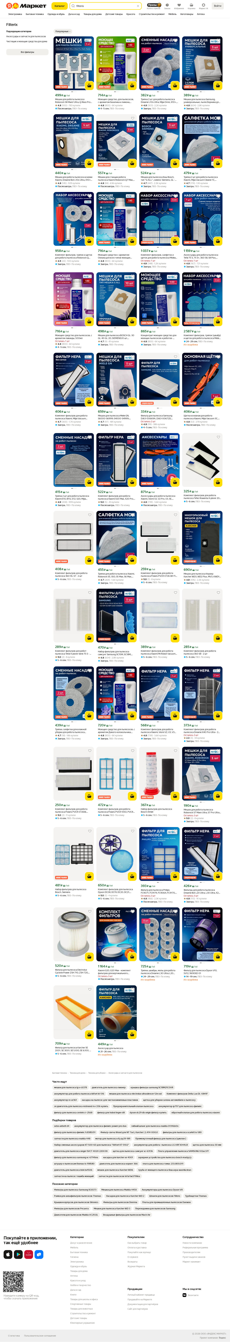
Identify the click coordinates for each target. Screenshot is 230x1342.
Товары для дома (78, 1271)
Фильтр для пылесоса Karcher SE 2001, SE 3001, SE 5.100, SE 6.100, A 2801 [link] (73, 1049)
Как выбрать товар (137, 1243)
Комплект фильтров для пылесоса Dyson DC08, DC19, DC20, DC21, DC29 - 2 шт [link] (115, 891)
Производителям (191, 1252)
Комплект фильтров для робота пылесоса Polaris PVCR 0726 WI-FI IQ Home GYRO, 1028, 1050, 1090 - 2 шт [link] (159, 574)
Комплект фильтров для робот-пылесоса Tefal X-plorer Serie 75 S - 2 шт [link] (73, 652)
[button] (63, 31)
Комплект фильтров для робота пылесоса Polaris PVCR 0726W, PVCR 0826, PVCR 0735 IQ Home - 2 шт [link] (73, 810)
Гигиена (74, 1257)
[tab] (15, 14)
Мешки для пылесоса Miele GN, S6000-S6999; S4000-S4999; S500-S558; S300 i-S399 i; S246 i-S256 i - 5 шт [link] (115, 417)
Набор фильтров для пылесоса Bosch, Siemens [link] (70, 890)
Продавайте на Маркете (140, 1299)
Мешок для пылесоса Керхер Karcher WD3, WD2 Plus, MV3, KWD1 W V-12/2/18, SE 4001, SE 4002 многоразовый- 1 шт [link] (201, 575)
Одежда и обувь (78, 1266)
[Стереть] (138, 6)
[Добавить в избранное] (90, 40)
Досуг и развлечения (81, 1243)
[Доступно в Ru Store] (39, 1258)
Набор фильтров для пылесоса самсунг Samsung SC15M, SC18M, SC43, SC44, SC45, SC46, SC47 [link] (114, 653)
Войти (217, 5)
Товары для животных (81, 1308)
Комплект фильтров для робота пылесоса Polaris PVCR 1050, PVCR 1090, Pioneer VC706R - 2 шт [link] (115, 810)
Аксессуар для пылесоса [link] (110, 1048)
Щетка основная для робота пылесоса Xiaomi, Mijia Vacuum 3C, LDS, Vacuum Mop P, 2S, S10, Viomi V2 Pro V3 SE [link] (202, 417)
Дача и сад (75, 1290)
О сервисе (133, 1257)
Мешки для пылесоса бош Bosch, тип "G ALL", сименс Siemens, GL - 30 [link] (158, 178)
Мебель (74, 1247)
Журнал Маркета (136, 1266)
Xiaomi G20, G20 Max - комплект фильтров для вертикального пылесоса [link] (114, 972)
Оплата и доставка (137, 1247)
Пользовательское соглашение (40, 1335)
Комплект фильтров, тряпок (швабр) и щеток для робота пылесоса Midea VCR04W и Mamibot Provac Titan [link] (202, 337)
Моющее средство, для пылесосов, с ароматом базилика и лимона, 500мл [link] (116, 101)
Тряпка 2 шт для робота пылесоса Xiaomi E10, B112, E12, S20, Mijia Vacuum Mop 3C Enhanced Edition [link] (72, 497)
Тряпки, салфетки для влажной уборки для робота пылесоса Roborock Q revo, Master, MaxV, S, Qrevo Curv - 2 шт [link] (71, 731)
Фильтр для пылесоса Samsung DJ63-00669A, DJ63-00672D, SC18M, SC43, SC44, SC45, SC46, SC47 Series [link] (157, 417)
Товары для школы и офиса (84, 1299)
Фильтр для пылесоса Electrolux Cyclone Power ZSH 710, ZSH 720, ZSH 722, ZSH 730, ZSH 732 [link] (71, 971)
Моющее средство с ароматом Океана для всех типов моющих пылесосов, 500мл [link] (114, 256)
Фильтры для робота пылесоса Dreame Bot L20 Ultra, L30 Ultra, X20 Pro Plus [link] (202, 891)
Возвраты (133, 1261)
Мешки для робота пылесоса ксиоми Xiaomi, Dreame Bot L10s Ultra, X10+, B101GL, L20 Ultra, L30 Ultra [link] (73, 178)
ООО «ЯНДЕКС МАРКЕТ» (213, 1333)
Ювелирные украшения (82, 1323)
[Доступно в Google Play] (18, 1258)
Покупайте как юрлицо (139, 1252)
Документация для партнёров (143, 1304)
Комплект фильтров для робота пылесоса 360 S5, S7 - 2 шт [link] (71, 574)
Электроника (77, 1261)
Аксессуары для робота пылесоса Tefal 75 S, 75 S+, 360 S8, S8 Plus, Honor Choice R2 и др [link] (201, 256)
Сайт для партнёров (138, 1309)
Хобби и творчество (80, 1285)
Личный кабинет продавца (141, 1295)
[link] (70, 1087)
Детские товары (78, 1318)
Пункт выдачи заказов (194, 1257)
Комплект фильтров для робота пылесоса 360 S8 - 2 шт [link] (200, 652)
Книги (73, 1294)
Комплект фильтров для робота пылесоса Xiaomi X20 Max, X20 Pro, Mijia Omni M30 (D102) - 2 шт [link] (116, 497)
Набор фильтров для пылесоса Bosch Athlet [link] (156, 810)
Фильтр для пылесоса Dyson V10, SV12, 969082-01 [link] (200, 972)
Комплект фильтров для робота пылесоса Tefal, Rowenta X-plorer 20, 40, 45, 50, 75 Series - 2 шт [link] (202, 497)
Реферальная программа (195, 1247)
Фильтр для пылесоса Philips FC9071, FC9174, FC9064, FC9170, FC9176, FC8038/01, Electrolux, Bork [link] (158, 891)
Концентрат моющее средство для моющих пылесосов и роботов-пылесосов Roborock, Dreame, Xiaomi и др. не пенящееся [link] (159, 337)
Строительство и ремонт (83, 1313)
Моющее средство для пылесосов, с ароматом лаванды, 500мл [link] (73, 336)
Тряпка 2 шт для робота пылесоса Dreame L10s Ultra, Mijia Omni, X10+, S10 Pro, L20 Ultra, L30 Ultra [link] (158, 101)
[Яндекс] (222, 1338)
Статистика (14, 1335)
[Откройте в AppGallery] (28, 1258)
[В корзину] (89, 85)
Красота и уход (78, 1280)
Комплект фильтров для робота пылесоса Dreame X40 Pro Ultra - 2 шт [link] (201, 731)
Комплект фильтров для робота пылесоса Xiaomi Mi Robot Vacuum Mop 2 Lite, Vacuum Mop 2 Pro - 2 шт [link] (159, 652)
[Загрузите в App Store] (8, 1258)
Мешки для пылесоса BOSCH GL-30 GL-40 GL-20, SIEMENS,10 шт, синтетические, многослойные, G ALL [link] (116, 337)
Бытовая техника (79, 1252)
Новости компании (192, 1243)
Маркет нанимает (192, 1261)
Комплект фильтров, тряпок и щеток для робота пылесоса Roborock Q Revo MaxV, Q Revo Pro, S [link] (73, 256)
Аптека (74, 1276)
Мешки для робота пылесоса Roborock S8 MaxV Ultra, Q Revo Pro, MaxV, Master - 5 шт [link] (73, 101)
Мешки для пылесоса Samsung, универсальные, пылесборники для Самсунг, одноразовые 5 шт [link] (202, 101)
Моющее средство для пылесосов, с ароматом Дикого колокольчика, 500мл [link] (116, 731)
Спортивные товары (80, 1304)
